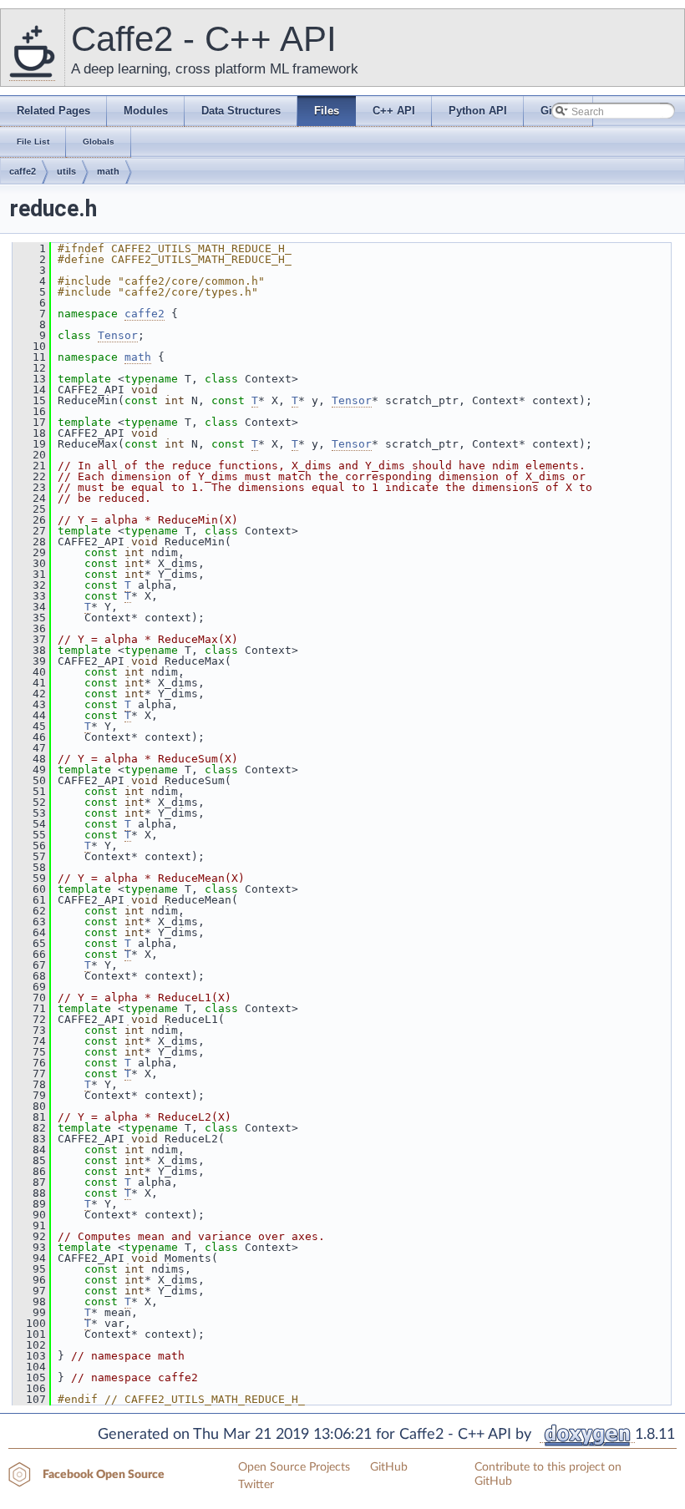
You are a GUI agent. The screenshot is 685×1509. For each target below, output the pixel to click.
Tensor (118, 335)
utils (66, 171)
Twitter (256, 1485)
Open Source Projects (294, 1467)
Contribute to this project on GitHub (548, 1474)
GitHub (389, 1467)
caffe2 (22, 171)
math (108, 171)
